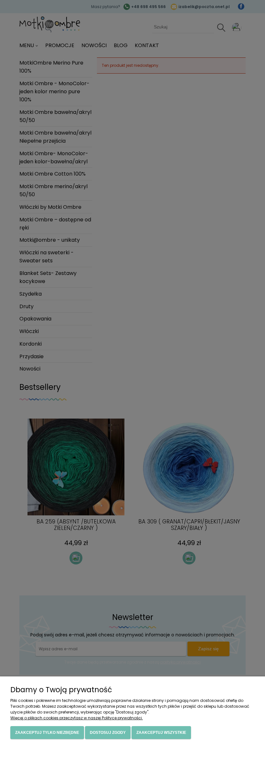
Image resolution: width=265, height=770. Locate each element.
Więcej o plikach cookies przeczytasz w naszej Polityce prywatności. (76, 718)
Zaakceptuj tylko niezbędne (47, 732)
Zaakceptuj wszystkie (161, 732)
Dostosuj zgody (108, 732)
